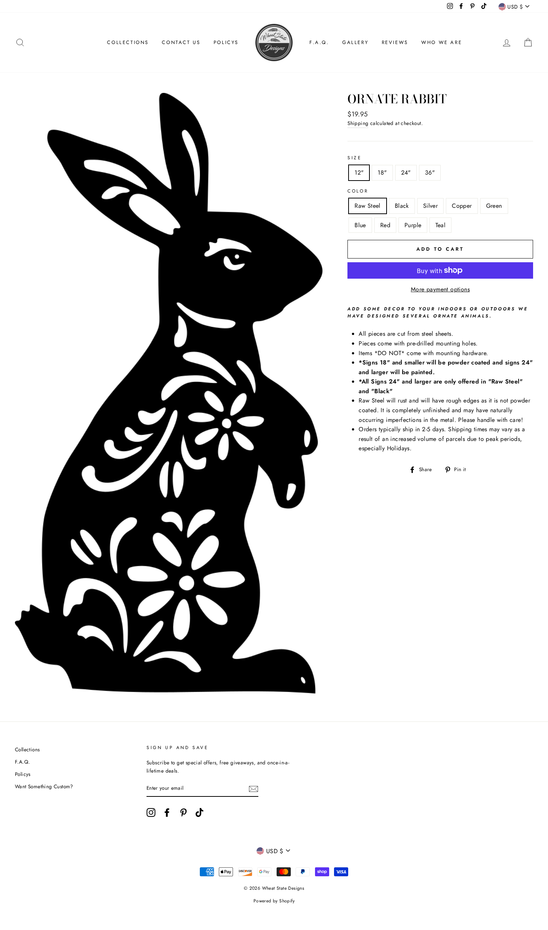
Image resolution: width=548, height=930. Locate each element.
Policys (226, 42)
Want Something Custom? (44, 786)
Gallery (355, 42)
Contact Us (181, 42)
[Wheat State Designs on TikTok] (199, 812)
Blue (360, 225)
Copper (462, 205)
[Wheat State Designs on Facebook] (167, 812)
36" (430, 172)
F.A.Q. (319, 42)
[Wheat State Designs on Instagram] (151, 812)
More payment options (440, 289)
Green (494, 205)
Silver (430, 205)
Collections (128, 42)
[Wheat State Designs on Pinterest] (183, 812)
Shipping (357, 123)
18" (382, 172)
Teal (440, 225)
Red (385, 225)
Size (354, 157)
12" (359, 172)
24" (406, 172)
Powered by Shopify (274, 901)
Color (357, 191)
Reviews (395, 42)
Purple (412, 225)
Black (402, 205)
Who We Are (441, 42)
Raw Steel (368, 205)
